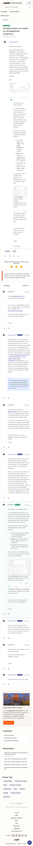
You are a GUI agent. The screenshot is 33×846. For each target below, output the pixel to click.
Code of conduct (9, 735)
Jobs (16, 823)
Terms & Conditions (10, 807)
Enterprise (16, 826)
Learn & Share (14, 11)
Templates (16, 828)
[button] (29, 2)
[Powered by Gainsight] (16, 804)
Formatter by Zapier (15, 785)
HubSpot (22, 789)
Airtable (7, 251)
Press (16, 820)
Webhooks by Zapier (21, 781)
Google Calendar (16, 793)
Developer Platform (16, 818)
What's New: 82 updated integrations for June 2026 (15, 764)
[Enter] (2, 7)
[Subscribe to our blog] (19, 835)
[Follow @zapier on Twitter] (22, 835)
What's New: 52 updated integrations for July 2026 (15, 759)
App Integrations (16, 831)
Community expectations (11, 740)
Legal (19, 843)
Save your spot (9, 722)
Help (16, 815)
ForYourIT (10, 291)
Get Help (3, 11)
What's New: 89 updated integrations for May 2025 (15, 761)
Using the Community (10, 738)
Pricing (16, 813)
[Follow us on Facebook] (13, 835)
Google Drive (7, 789)
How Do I (5, 19)
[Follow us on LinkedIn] (16, 835)
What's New (5, 15)
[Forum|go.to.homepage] (12, 3)
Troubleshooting (8, 756)
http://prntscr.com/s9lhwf (15, 311)
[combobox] (16, 7)
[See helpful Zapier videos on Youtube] (25, 835)
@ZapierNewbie (17, 296)
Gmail (14, 251)
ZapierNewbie (12, 42)
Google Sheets (7, 781)
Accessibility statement (22, 807)
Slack (15, 789)
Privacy (24, 843)
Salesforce (6, 797)
